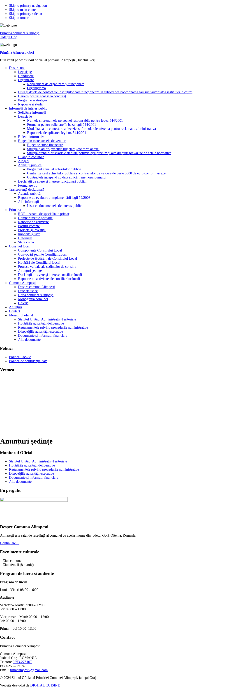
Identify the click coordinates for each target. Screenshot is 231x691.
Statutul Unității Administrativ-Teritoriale (38, 461)
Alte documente (20, 481)
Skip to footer (18, 18)
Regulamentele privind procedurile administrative (44, 469)
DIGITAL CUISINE (45, 685)
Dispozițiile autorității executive (31, 473)
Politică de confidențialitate (28, 361)
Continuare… (9, 543)
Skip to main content (23, 9)
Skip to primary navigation (28, 5)
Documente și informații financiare (33, 477)
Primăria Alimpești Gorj (17, 52)
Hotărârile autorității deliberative (32, 465)
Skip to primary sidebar (25, 14)
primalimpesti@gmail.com (29, 670)
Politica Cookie (20, 357)
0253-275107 (22, 662)
